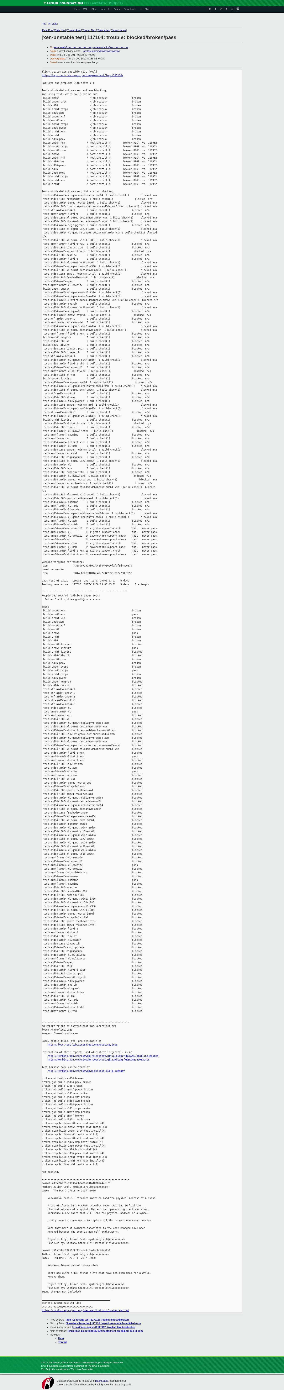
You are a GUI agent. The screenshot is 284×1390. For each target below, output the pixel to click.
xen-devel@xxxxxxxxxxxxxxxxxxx (72, 47)
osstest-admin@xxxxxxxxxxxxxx (110, 47)
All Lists (52, 23)
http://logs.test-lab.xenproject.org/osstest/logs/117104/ (82, 75)
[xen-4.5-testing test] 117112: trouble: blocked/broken (97, 1319)
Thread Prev (74, 30)
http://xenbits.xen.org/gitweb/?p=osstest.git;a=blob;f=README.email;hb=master (103, 1055)
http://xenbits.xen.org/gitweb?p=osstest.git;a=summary (86, 1070)
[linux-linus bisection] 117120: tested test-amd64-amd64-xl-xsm (103, 1323)
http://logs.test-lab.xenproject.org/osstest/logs (82, 1044)
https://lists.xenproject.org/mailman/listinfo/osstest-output (85, 1310)
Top (44, 23)
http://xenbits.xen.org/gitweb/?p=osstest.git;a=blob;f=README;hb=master (98, 1059)
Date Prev (47, 30)
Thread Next (89, 30)
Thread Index (118, 30)
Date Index (104, 30)
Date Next (60, 30)
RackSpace (101, 1380)
